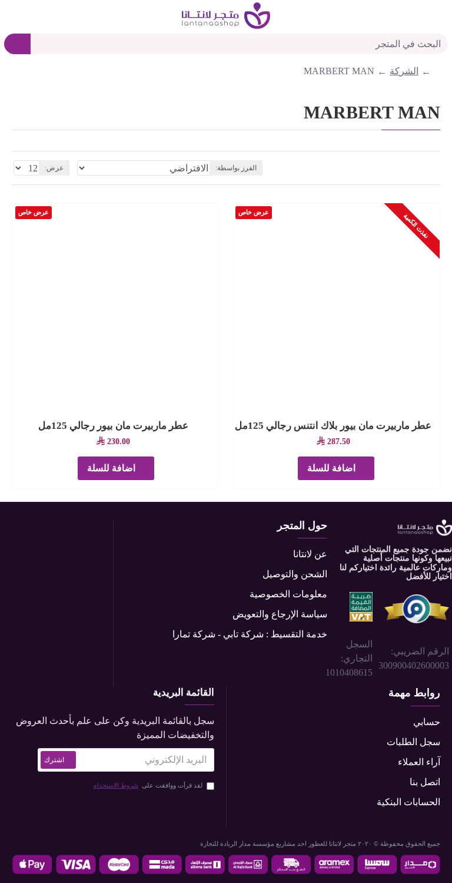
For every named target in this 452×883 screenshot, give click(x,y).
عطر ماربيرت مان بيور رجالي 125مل (113, 425)
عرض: (54, 168)
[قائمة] (421, 168)
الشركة (404, 71)
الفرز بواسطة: (236, 168)
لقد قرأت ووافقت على (147, 785)
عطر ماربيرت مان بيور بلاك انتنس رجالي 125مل (333, 425)
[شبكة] (436, 168)
